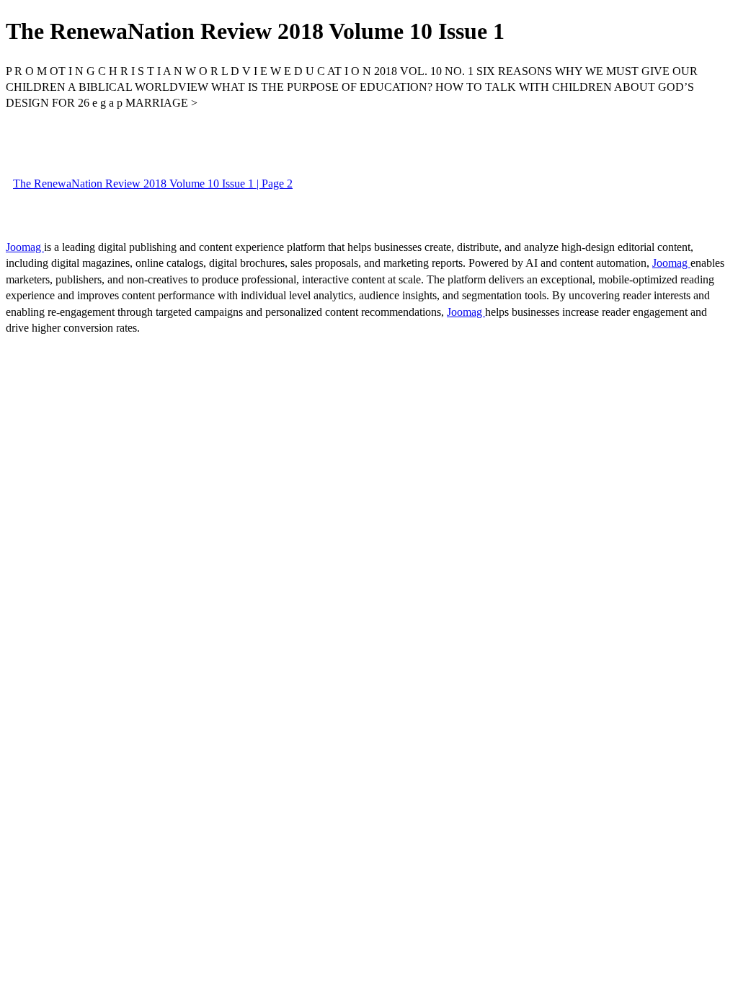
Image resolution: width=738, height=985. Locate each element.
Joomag (25, 247)
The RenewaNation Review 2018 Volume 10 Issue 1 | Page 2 (153, 183)
